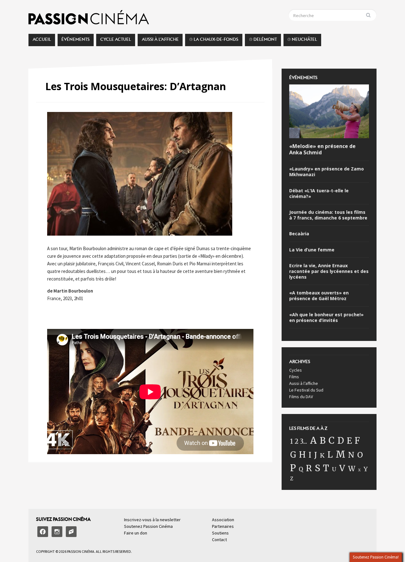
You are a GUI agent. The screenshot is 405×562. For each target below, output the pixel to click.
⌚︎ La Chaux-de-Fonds (213, 41)
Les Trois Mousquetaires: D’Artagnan (135, 86)
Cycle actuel (115, 41)
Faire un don (135, 533)
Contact (219, 539)
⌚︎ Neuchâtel (302, 41)
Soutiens (220, 533)
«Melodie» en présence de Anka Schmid (322, 149)
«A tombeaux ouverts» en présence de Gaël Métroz (319, 295)
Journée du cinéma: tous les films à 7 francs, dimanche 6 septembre (328, 215)
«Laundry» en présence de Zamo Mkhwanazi (326, 171)
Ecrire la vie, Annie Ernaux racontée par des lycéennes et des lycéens (329, 271)
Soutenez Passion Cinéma (148, 526)
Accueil (42, 41)
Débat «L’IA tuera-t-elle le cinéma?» (319, 193)
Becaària (299, 234)
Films (294, 377)
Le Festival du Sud (306, 390)
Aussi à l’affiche (160, 41)
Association (223, 519)
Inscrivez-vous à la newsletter (152, 519)
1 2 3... (298, 441)
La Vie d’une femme (311, 250)
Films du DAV (301, 396)
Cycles (295, 370)
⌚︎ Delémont (263, 41)
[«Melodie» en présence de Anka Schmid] (329, 112)
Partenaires (223, 526)
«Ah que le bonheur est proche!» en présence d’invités (326, 317)
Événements (75, 41)
